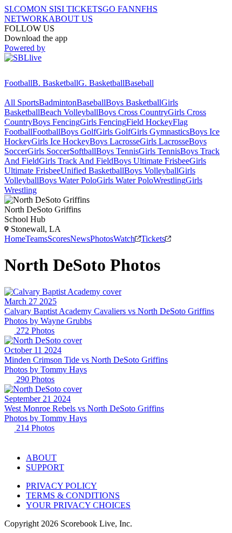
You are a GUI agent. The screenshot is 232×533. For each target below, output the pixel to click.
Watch (124, 238)
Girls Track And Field (76, 160)
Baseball (139, 83)
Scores (58, 238)
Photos (101, 238)
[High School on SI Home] (45, 73)
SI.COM (19, 9)
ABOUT (41, 457)
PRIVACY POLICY (61, 485)
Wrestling (169, 180)
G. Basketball (101, 83)
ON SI (45, 9)
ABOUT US (71, 18)
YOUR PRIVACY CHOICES (78, 505)
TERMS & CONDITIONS (73, 495)
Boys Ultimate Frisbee (151, 160)
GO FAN (119, 9)
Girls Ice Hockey (60, 141)
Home (14, 238)
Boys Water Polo (68, 180)
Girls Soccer (49, 151)
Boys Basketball (133, 102)
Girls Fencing (103, 121)
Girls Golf (113, 131)
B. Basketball (55, 83)
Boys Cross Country (133, 112)
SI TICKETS (80, 9)
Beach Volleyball (69, 112)
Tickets (153, 238)
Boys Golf (78, 131)
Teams (36, 238)
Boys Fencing (56, 121)
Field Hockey (149, 121)
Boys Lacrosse (115, 141)
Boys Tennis (117, 151)
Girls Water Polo (125, 180)
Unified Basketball (92, 170)
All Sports (21, 102)
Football (18, 83)
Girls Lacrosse (164, 141)
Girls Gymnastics (160, 131)
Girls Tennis (159, 151)
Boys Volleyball (151, 170)
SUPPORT (45, 467)
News (80, 238)
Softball (83, 151)
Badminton (58, 102)
